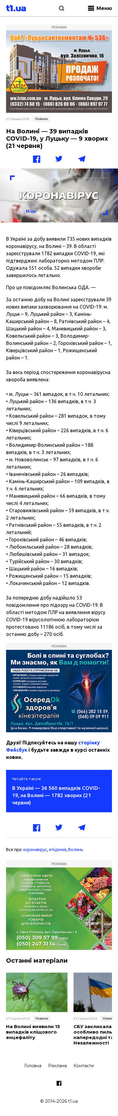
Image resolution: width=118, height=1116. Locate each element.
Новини (41, 119)
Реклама (57, 1065)
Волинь (75, 849)
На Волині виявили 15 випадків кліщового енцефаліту (33, 1032)
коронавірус (35, 849)
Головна (32, 1065)
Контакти (84, 1065)
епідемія (57, 849)
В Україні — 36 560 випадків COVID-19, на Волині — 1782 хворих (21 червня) (56, 795)
